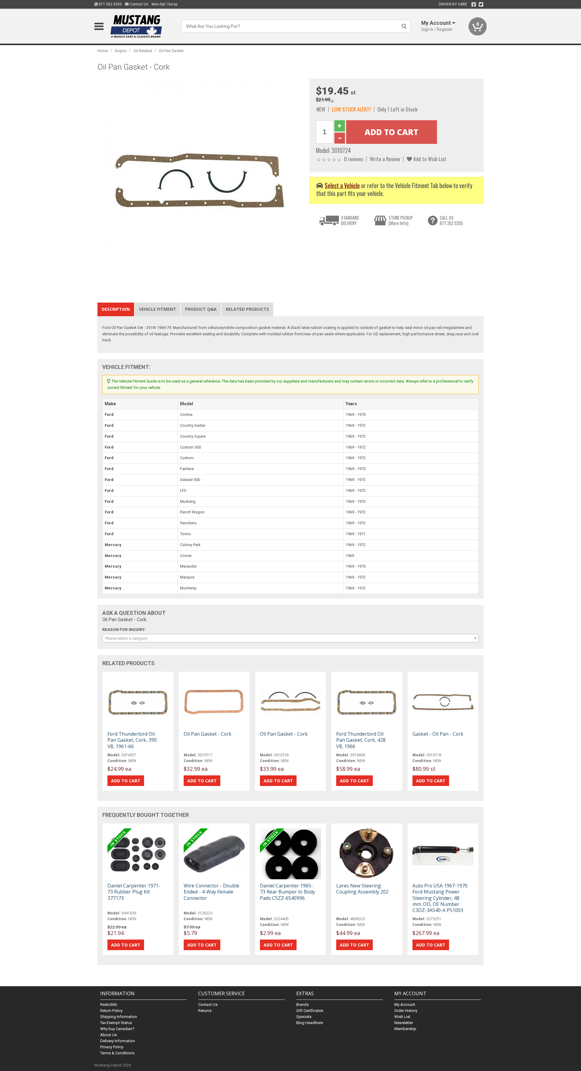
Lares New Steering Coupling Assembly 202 (362, 888)
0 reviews (353, 159)
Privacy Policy (111, 1047)
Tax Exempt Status (116, 1022)
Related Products (247, 309)
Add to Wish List (429, 159)
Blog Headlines (309, 1022)
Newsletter (403, 1022)
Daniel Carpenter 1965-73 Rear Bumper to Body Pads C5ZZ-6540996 (287, 891)
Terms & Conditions (117, 1053)
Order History (405, 1010)
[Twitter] (481, 5)
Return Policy (111, 1010)
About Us (108, 1035)
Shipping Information (118, 1016)
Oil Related (142, 50)
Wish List (402, 1016)
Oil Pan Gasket (171, 50)
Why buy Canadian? (117, 1028)
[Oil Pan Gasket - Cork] (200, 181)
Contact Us (138, 4)
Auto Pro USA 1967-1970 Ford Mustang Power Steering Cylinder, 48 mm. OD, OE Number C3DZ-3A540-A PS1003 (440, 897)
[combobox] (290, 638)
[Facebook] (473, 5)
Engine (120, 50)
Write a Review (385, 159)
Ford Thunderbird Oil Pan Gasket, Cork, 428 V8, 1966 (361, 740)
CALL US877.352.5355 (451, 220)
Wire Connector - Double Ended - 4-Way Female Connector (211, 891)
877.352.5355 (110, 4)
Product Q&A (201, 309)
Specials (303, 1016)
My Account (404, 1004)
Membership (405, 1028)
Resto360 (108, 1004)
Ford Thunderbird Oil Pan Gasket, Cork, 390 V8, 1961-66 (132, 740)
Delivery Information (117, 1041)
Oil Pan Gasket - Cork (207, 734)
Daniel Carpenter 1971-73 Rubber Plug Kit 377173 (133, 891)
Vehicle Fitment (157, 309)
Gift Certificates (309, 1010)
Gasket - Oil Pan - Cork (437, 734)
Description (116, 309)
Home (102, 50)
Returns (205, 1010)
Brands (302, 1004)
